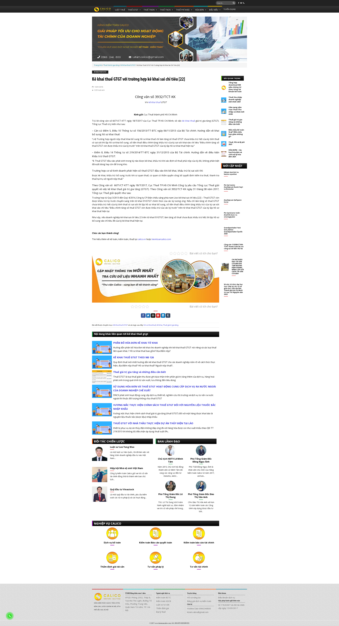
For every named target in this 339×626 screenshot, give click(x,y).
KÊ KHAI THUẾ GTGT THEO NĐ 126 (133, 357)
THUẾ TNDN (149, 9)
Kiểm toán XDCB (163, 601)
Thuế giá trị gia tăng (170, 325)
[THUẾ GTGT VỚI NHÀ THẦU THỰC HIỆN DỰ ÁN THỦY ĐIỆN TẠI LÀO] (102, 427)
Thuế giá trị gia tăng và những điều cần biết (139, 372)
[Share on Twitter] (148, 315)
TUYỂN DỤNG (229, 9)
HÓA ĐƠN (199, 9)
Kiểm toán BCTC (163, 597)
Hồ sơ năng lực (194, 597)
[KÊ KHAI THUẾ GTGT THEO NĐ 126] (102, 361)
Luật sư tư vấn (162, 604)
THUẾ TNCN (165, 9)
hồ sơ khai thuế (150, 325)
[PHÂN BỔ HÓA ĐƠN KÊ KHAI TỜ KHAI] (102, 347)
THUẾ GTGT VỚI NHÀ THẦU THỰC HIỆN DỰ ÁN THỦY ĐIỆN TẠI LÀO (153, 423)
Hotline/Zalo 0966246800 (199, 608)
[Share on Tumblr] (168, 315)
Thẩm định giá (162, 608)
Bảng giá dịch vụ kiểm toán (199, 601)
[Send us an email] (241, 3)
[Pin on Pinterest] (158, 315)
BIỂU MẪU (213, 9)
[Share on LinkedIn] (163, 315)
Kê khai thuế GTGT (100, 72)
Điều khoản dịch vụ (226, 597)
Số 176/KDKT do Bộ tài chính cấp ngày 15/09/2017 (231, 606)
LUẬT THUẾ (120, 9)
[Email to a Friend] (153, 315)
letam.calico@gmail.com (197, 612)
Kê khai (159, 325)
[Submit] (234, 3)
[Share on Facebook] (143, 315)
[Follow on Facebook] (238, 3)
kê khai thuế (154, 102)
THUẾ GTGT (133, 9)
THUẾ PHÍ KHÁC (183, 9)
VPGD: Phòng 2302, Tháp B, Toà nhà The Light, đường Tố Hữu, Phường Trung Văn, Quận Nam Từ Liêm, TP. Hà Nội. (138, 604)
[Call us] (243, 3)
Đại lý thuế (161, 611)
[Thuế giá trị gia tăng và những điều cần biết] (102, 376)
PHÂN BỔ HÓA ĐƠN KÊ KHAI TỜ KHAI (135, 342)
